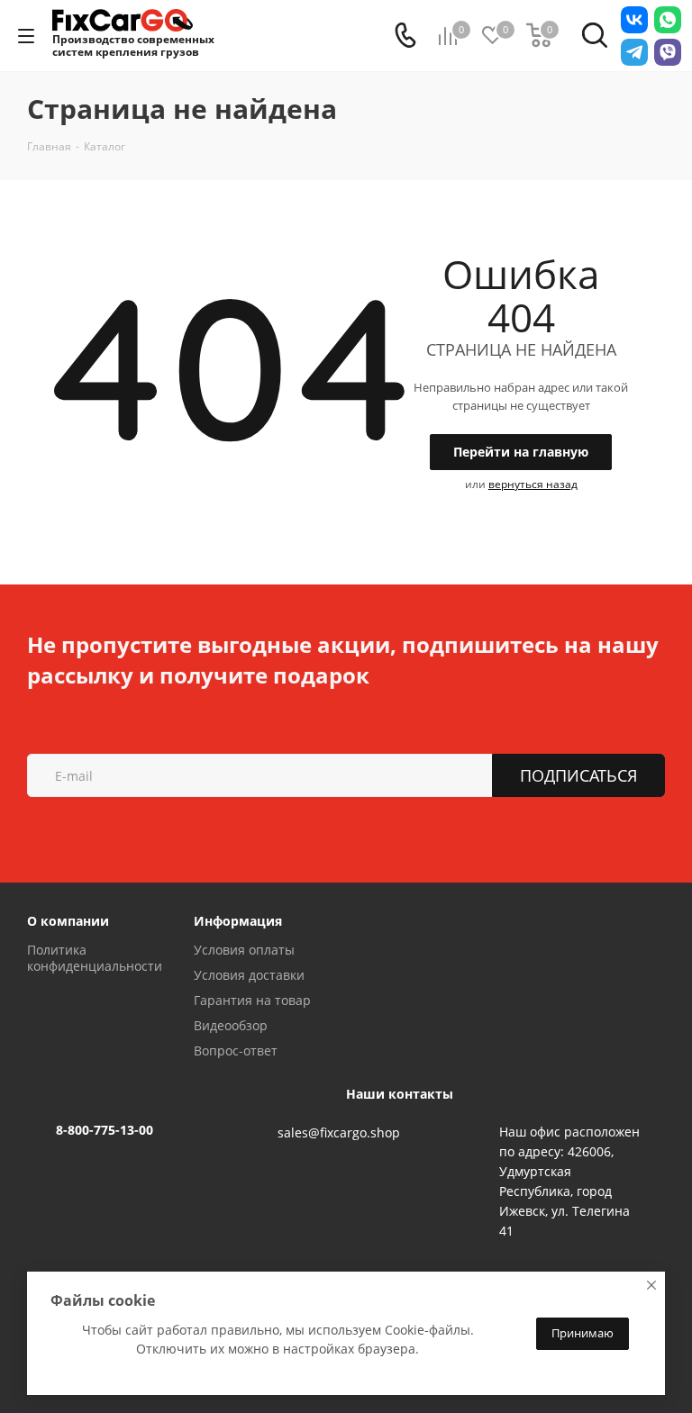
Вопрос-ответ (236, 1050)
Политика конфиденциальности (94, 957)
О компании (68, 920)
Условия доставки (249, 974)
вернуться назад (533, 484)
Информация (238, 920)
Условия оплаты (244, 949)
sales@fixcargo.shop (339, 1132)
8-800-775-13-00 (104, 1129)
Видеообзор (231, 1025)
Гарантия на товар (252, 1000)
